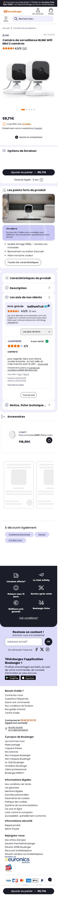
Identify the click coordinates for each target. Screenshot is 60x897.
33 (24, 48)
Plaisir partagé (12, 744)
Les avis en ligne (13, 808)
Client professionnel (15, 769)
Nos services (11, 751)
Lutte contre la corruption (19, 812)
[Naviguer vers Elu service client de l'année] (28, 868)
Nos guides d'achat (15, 709)
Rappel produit (12, 825)
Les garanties (12, 787)
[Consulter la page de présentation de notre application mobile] (12, 678)
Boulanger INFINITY (14, 772)
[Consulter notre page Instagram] (47, 650)
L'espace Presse (13, 748)
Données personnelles (17, 794)
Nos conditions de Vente (18, 784)
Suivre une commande (17, 702)
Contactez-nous (14, 695)
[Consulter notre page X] (42, 650)
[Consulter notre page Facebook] (36, 650)
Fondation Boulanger (16, 765)
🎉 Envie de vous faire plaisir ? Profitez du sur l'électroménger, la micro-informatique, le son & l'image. (28, 3)
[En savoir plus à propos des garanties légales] (41, 180)
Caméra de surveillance (24, 28)
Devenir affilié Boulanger (18, 847)
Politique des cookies (16, 801)
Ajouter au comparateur (30, 137)
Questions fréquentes (16, 698)
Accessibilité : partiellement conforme (25, 815)
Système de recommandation (21, 805)
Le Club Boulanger (14, 762)
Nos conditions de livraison (19, 705)
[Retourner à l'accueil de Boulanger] (13, 11)
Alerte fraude (12, 828)
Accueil (5, 28)
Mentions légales (14, 791)
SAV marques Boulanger (18, 758)
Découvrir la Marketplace (18, 850)
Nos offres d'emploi (15, 839)
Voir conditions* (28, 618)
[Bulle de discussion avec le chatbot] (50, 880)
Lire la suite (43, 364)
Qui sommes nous (15, 741)
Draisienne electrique (19, 534)
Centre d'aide (12, 712)
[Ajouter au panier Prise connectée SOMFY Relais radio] (49, 440)
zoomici (38, 128)
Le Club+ (26, 124)
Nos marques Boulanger (17, 755)
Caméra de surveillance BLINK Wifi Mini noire (24, 368)
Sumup (41, 534)
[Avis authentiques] (37, 306)
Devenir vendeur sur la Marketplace (24, 854)
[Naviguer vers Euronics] (28, 859)
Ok (48, 641)
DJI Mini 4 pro (15, 540)
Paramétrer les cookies (17, 798)
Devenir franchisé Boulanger (20, 843)
